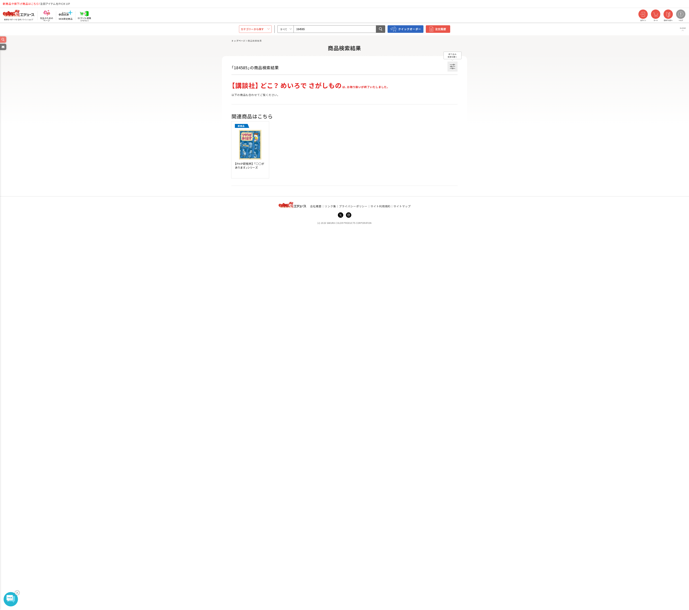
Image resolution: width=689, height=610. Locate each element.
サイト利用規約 (380, 206)
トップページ (238, 40)
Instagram (348, 215)
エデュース (12, 4)
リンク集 (330, 206)
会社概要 (316, 206)
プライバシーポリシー (353, 206)
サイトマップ (402, 206)
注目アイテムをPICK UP (36, 4)
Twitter (340, 215)
